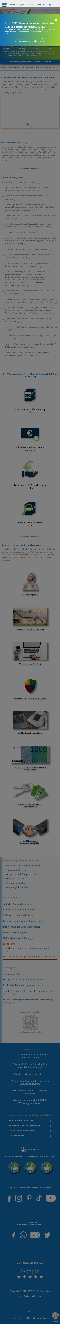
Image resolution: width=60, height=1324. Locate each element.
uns (47, 31)
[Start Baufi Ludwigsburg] (53, 4)
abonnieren (39, 41)
